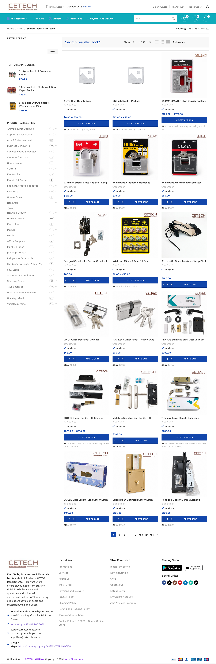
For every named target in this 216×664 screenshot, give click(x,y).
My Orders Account (121, 596)
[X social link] (169, 582)
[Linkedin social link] (185, 582)
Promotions (65, 566)
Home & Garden (16, 218)
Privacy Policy (66, 596)
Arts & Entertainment (19, 140)
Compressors (14, 163)
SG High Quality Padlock (126, 100)
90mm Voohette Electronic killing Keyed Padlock (37, 88)
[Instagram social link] (175, 582)
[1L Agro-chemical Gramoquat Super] (12, 75)
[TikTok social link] (196, 582)
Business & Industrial (19, 145)
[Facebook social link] (164, 582)
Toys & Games (15, 286)
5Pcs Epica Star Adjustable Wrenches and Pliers (34, 104)
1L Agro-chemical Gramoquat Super (35, 73)
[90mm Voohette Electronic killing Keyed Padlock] (12, 90)
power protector (16, 252)
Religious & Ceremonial (20, 258)
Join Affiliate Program (123, 603)
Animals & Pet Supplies (20, 128)
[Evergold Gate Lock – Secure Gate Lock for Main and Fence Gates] (87, 235)
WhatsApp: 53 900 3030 (28, 624)
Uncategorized (15, 298)
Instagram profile (120, 566)
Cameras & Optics (17, 157)
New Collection (119, 572)
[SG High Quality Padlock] (135, 75)
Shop (20, 28)
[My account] (208, 7)
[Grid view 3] (162, 42)
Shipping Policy (67, 603)
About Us (64, 578)
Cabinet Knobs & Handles (21, 151)
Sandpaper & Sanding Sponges (24, 264)
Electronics (13, 174)
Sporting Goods (16, 281)
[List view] (157, 42)
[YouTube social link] (180, 582)
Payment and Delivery (71, 590)
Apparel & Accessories (20, 134)
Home (10, 28)
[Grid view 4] (168, 42)
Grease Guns (14, 197)
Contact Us (116, 584)
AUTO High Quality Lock (77, 100)
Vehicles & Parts (16, 303)
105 (152, 535)
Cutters (11, 168)
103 (141, 535)
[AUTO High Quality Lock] (87, 75)
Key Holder (13, 224)
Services (63, 572)
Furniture (12, 191)
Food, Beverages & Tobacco (22, 185)
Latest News (117, 590)
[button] (87, 202)
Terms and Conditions (71, 615)
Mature (11, 229)
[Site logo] (22, 6)
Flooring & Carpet (17, 180)
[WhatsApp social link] (191, 582)
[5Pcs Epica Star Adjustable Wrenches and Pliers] (12, 106)
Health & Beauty (16, 212)
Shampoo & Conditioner (21, 275)
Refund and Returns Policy (74, 608)
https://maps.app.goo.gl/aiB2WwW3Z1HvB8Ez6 (45, 646)
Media (10, 235)
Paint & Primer (15, 246)
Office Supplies (16, 241)
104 (146, 535)
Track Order (65, 584)
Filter (53, 51)
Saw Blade (13, 269)
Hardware (12, 202)
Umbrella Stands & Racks (21, 292)
